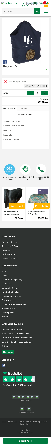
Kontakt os (25, 430)
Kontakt (5, 275)
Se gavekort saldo (10, 288)
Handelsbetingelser (11, 292)
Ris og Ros (7, 283)
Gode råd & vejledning (12, 279)
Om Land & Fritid (9, 242)
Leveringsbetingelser (11, 296)
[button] (44, 93)
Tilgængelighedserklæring (14, 304)
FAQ (4, 271)
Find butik (6, 250)
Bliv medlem (8, 352)
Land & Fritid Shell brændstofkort (17, 342)
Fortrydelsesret (8, 300)
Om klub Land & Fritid (12, 329)
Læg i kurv (25, 440)
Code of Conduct (10, 258)
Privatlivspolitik (8, 308)
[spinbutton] (37, 93)
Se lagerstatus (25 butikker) (36, 86)
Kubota (5, 346)
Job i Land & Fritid (10, 246)
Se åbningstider (9, 254)
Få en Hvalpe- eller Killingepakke (17, 338)
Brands (5, 316)
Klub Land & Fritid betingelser (15, 333)
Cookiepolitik (8, 312)
